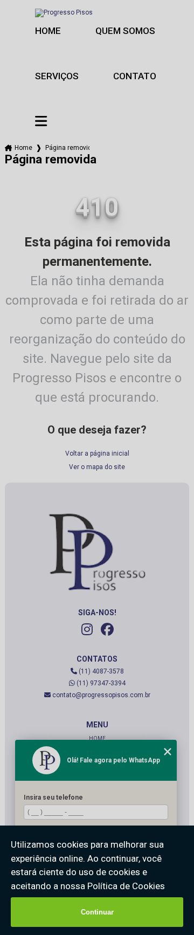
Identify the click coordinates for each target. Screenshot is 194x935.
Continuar (97, 912)
